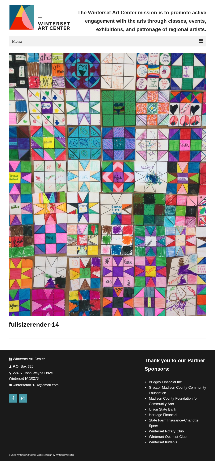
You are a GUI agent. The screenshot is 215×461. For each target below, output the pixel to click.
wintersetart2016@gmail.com (36, 385)
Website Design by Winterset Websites (55, 455)
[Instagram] (23, 398)
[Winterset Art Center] (39, 17)
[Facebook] (13, 398)
